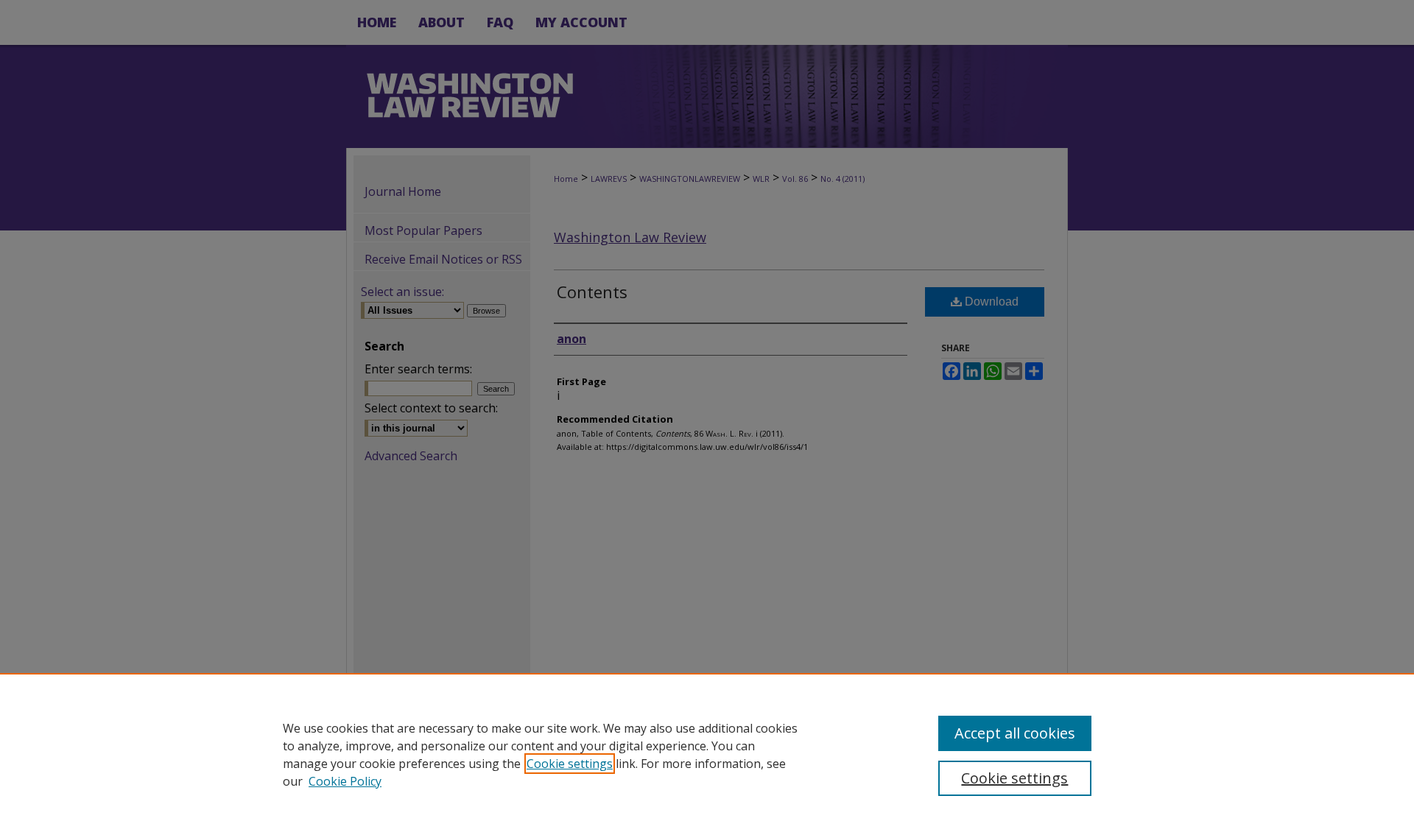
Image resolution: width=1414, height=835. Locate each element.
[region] (707, 754)
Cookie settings (570, 763)
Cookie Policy (345, 781)
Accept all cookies (1014, 733)
